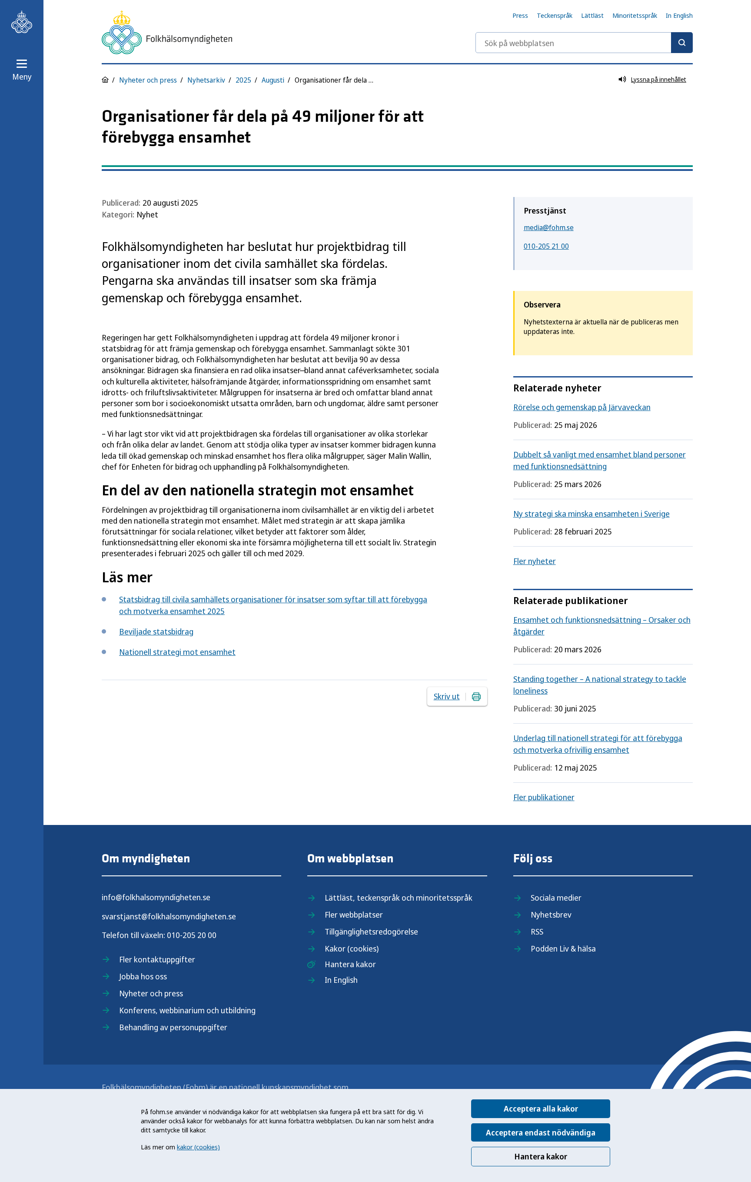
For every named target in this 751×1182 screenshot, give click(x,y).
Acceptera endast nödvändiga (540, 1132)
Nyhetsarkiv (206, 80)
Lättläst (592, 15)
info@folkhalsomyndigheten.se (156, 897)
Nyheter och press (148, 80)
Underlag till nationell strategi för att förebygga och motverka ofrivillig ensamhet (597, 744)
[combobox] (584, 42)
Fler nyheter (534, 561)
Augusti (273, 80)
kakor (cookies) (198, 1146)
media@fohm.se (549, 227)
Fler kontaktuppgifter (157, 959)
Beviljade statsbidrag (156, 631)
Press (520, 15)
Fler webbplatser (354, 914)
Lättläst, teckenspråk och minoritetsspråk (398, 897)
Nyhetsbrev (551, 914)
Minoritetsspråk (634, 15)
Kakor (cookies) (352, 948)
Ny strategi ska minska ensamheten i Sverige (591, 513)
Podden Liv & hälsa (563, 948)
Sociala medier (556, 897)
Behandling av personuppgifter (173, 1027)
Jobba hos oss (143, 976)
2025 (243, 80)
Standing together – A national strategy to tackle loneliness (599, 685)
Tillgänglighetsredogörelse (371, 931)
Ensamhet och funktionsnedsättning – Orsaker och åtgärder (602, 625)
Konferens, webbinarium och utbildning (187, 1010)
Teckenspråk (554, 15)
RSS (537, 931)
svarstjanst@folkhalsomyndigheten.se (169, 916)
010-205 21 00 (546, 246)
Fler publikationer (544, 797)
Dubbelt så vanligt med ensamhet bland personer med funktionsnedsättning (599, 460)
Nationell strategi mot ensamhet (177, 652)
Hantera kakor (540, 1156)
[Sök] (682, 42)
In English (679, 15)
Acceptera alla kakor (541, 1108)
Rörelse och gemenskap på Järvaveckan (582, 407)
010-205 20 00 (191, 935)
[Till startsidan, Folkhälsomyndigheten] (21, 21)
